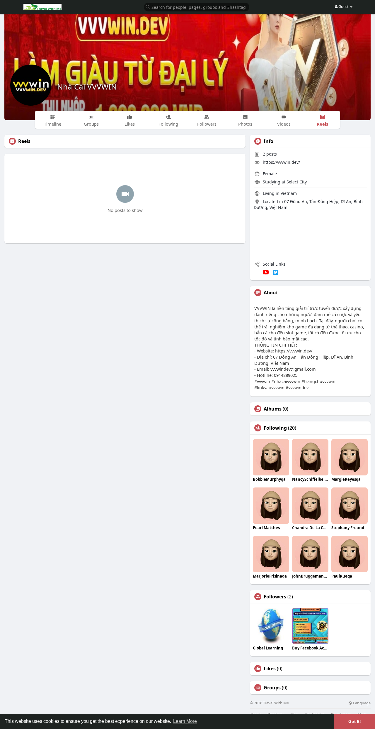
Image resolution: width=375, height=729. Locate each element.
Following (275, 428)
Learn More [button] (185, 721)
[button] (196, 6)
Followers (275, 596)
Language (361, 703)
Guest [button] (344, 6)
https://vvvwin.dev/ (281, 162)
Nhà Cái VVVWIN (87, 86)
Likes (270, 668)
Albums (273, 408)
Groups (272, 687)
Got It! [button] (354, 721)
